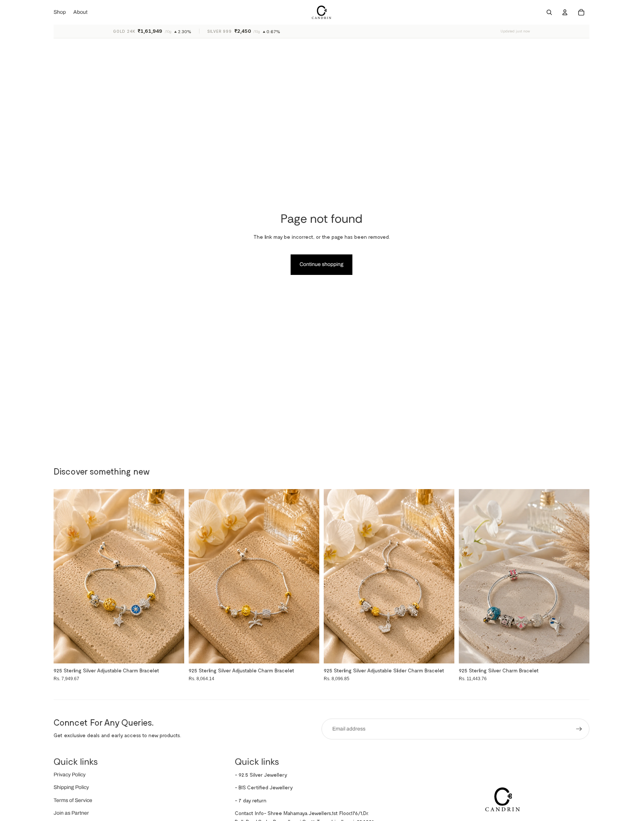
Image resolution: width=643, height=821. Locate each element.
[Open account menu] (565, 12)
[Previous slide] (470, 576)
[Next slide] (578, 576)
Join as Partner (71, 813)
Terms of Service (73, 800)
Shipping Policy (71, 787)
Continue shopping (321, 264)
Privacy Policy (70, 774)
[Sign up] (579, 729)
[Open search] (549, 12)
